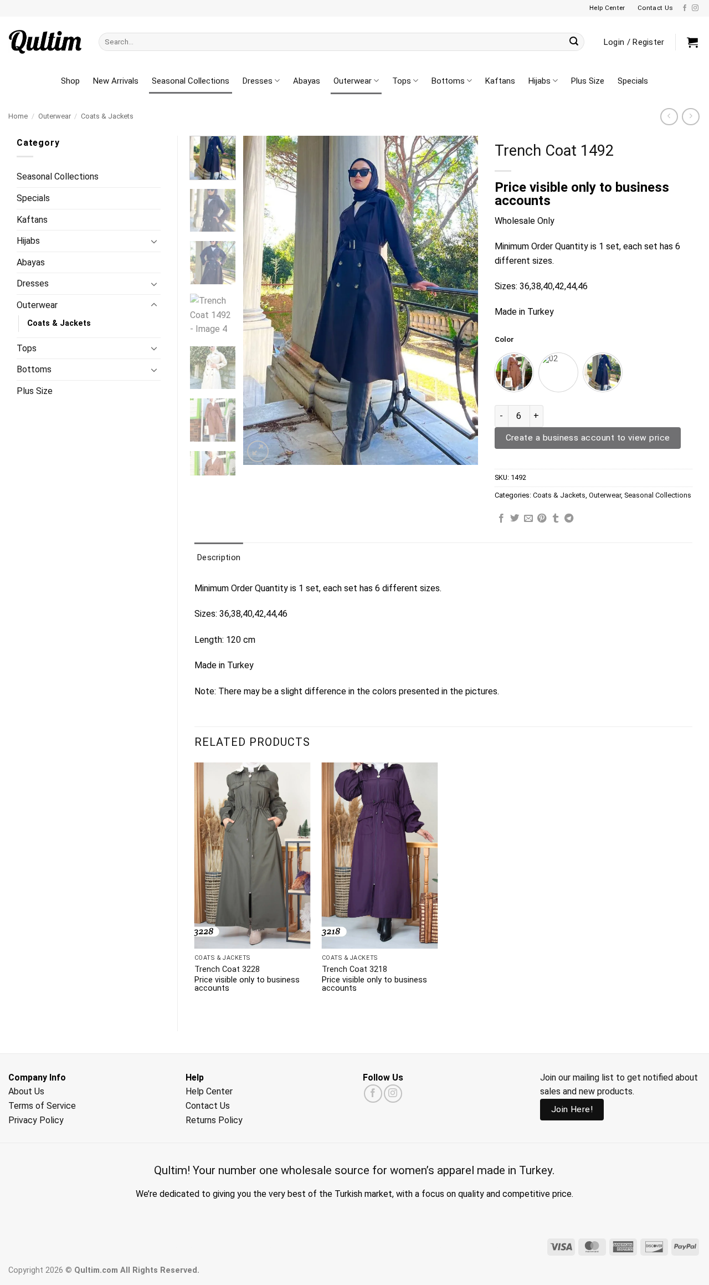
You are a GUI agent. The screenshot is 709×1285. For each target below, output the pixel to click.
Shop (70, 81)
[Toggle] (154, 241)
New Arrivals (115, 81)
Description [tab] (218, 557)
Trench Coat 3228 (227, 969)
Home (18, 116)
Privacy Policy (36, 1120)
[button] (692, 42)
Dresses (258, 81)
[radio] (514, 372)
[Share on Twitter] (514, 519)
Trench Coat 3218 (354, 969)
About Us (26, 1091)
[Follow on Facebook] (684, 8)
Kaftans (500, 81)
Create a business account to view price (588, 438)
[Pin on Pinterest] (541, 519)
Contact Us (208, 1105)
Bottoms (448, 81)
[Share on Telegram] (568, 519)
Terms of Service (42, 1105)
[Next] (459, 301)
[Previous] (262, 301)
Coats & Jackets (107, 116)
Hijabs (539, 81)
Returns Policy (214, 1120)
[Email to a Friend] (528, 519)
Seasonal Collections (190, 81)
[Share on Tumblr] (555, 519)
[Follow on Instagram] (695, 8)
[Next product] (668, 116)
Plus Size (587, 81)
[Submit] (573, 42)
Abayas (306, 81)
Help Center (209, 1091)
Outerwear (352, 81)
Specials (633, 81)
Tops (401, 81)
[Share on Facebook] (501, 519)
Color (504, 340)
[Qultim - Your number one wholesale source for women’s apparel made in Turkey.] (45, 42)
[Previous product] (690, 116)
